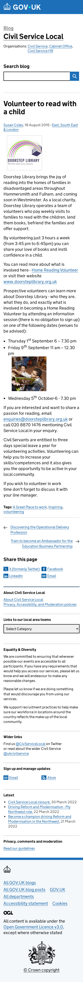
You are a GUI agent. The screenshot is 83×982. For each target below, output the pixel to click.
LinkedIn (16, 576)
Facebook (55, 569)
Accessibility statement (25, 903)
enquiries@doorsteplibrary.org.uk (35, 419)
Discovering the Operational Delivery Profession (39, 529)
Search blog (16, 66)
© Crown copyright (41, 970)
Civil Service (37, 46)
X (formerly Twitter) (24, 569)
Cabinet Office (60, 46)
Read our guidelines (19, 848)
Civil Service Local (33, 36)
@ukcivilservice (16, 753)
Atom (51, 777)
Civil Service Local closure (29, 802)
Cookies (60, 903)
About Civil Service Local (23, 599)
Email (51, 576)
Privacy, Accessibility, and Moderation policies (40, 604)
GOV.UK (57, 889)
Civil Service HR (40, 51)
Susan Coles (13, 125)
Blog (8, 28)
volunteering (13, 511)
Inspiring (55, 507)
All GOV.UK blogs (19, 882)
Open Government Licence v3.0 (33, 926)
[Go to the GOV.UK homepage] (22, 7)
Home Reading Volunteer (55, 270)
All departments (18, 896)
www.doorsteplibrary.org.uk (30, 281)
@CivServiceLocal (31, 744)
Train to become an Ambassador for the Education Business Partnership (42, 543)
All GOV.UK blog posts (24, 889)
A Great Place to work (30, 507)
